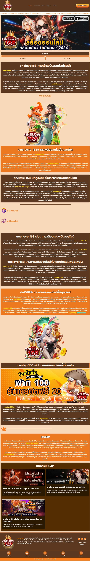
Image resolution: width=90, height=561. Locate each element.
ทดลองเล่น (37, 6)
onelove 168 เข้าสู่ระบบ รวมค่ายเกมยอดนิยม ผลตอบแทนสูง (22, 520)
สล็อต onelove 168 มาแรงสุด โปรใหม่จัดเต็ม (21, 488)
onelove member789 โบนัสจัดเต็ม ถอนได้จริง (66, 487)
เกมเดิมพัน (63, 556)
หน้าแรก (30, 6)
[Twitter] (85, 539)
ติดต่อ (43, 6)
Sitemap (82, 544)
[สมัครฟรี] (45, 553)
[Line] (79, 539)
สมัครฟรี (45, 556)
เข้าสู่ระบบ (49, 6)
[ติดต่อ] (81, 553)
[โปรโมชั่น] (26, 553)
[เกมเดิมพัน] (63, 553)
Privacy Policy (82, 543)
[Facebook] (82, 539)
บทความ (55, 6)
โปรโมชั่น (27, 556)
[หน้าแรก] (8, 553)
